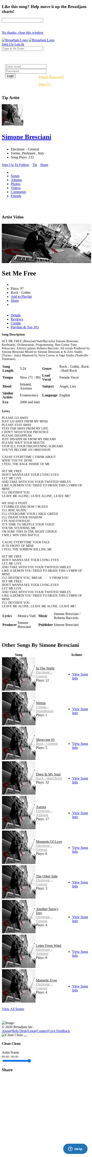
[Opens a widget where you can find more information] (75, 1149)
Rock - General (47, 743)
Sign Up (44, 84)
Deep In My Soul (48, 774)
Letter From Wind (48, 945)
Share (44, 165)
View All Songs (13, 1009)
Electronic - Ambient (44, 813)
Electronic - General (44, 674)
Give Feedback (59, 1031)
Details (16, 315)
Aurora (41, 807)
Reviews (17, 319)
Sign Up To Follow (15, 165)
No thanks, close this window (23, 32)
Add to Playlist (21, 296)
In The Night (45, 668)
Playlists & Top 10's (25, 327)
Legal (32, 1031)
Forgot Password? (51, 77)
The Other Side (47, 876)
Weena (41, 703)
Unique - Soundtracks (44, 709)
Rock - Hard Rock (49, 778)
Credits (16, 323)
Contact (42, 1031)
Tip (34, 165)
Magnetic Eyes (46, 980)
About (6, 1031)
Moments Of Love (49, 841)
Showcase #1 (45, 739)
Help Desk (19, 1031)
